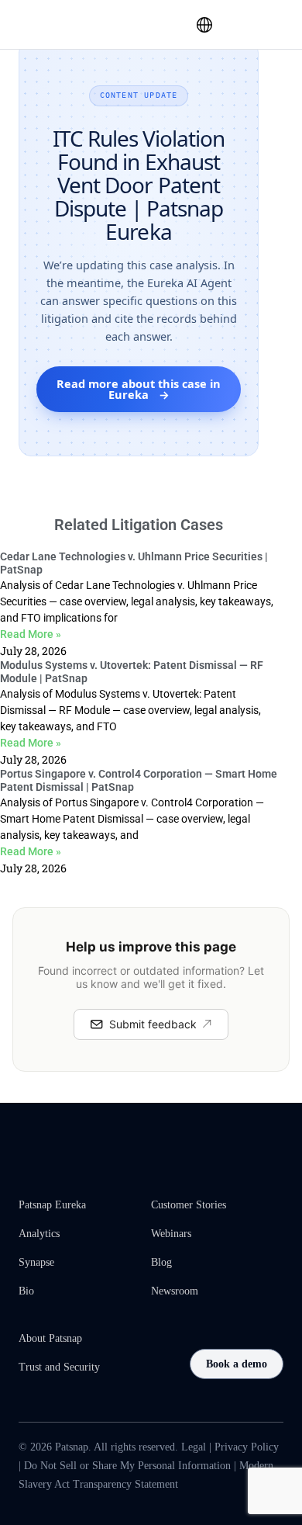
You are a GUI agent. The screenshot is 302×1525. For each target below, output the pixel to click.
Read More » (30, 634)
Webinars (171, 1233)
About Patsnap (50, 1338)
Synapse (36, 1262)
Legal (193, 1447)
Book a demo (236, 1364)
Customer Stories (188, 1205)
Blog (161, 1262)
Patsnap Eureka (52, 1205)
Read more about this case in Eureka (139, 389)
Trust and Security (59, 1367)
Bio (26, 1291)
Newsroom (174, 1291)
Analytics (39, 1233)
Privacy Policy (246, 1447)
